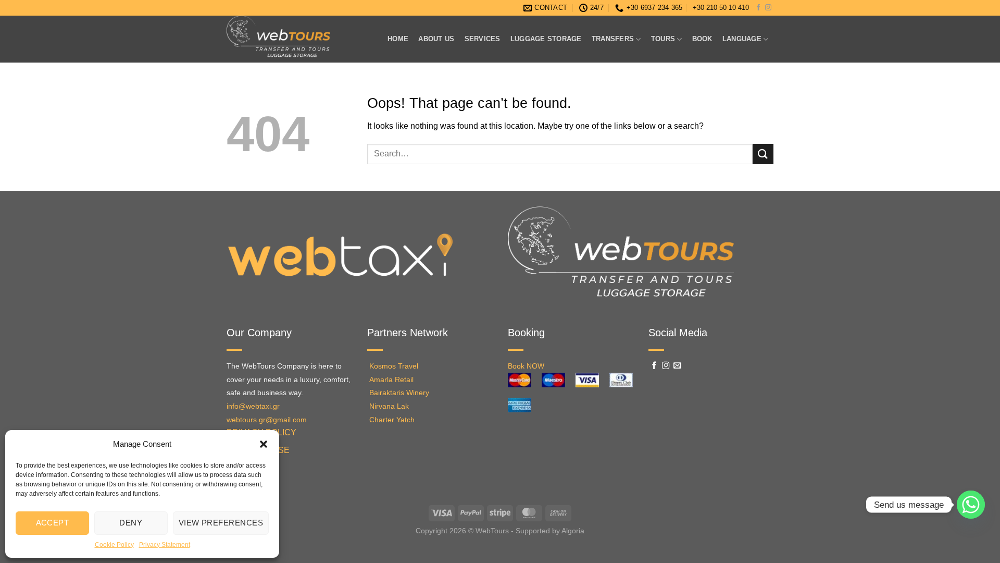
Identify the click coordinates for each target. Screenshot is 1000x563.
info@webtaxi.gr (253, 406)
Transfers (613, 39)
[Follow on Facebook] (758, 7)
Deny (130, 522)
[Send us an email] (677, 366)
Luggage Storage (546, 39)
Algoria (572, 531)
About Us (436, 39)
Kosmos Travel (393, 366)
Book (702, 39)
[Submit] (763, 154)
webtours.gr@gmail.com (267, 420)
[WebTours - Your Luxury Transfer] (296, 39)
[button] (263, 444)
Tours (663, 39)
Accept (52, 522)
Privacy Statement (164, 544)
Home (398, 39)
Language (741, 39)
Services (483, 39)
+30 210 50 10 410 (721, 7)
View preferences (221, 522)
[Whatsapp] (971, 505)
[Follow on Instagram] (768, 7)
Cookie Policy (114, 544)
